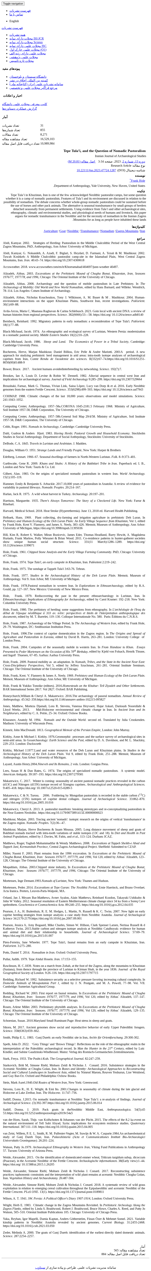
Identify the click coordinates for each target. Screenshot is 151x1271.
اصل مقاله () (82, 161)
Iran (142, 231)
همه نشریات (17, 34)
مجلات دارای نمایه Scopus (26, 42)
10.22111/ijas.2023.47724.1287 (96, 170)
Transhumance (90, 231)
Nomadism (107, 231)
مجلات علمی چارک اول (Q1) (27, 49)
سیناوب (40, 1267)
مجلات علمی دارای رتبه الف (27, 53)
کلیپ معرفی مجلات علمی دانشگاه (24, 104)
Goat (63, 231)
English (14, 21)
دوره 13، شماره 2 (133, 161)
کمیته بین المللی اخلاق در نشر (28, 80)
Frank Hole (137, 180)
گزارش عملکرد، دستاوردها (19, 108)
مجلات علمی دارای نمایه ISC (28, 46)
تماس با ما (16, 14)
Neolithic (73, 231)
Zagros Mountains (127, 231)
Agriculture (51, 231)
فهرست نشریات (20, 10)
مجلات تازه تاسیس (21, 60)
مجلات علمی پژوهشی (23, 57)
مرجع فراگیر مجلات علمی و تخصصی (33, 87)
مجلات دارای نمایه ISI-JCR (26, 38)
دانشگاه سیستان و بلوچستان (27, 76)
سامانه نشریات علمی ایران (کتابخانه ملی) (36, 84)
